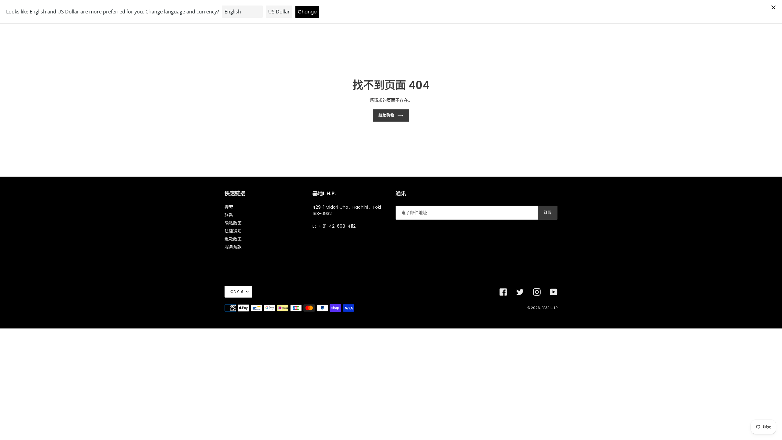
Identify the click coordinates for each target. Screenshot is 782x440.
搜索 (229, 207)
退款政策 (233, 239)
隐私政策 (233, 223)
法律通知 (233, 231)
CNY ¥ (236, 291)
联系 (229, 215)
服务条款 (233, 247)
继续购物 (386, 115)
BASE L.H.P (549, 307)
